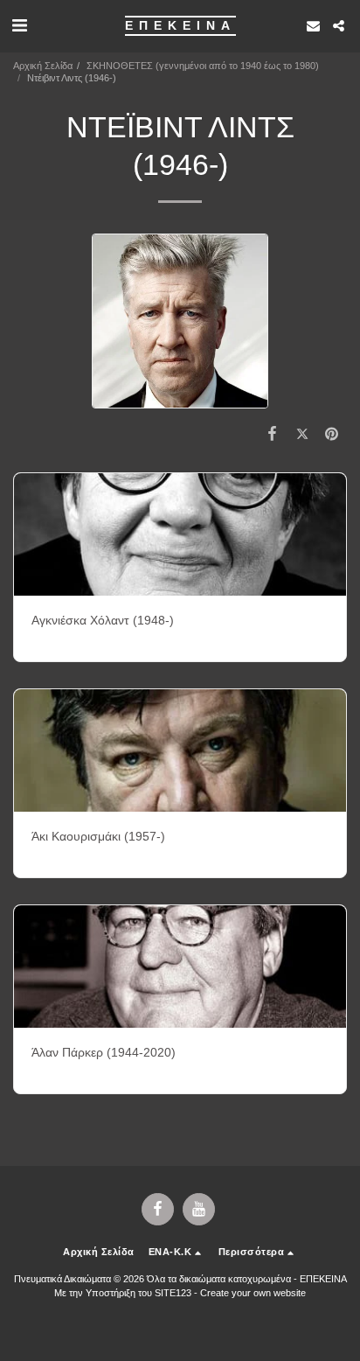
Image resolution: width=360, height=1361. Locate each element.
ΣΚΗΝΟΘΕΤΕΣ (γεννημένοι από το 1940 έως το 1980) (203, 65)
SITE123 (173, 1293)
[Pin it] (332, 433)
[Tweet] (302, 433)
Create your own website (253, 1293)
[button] (19, 25)
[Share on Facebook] (272, 433)
